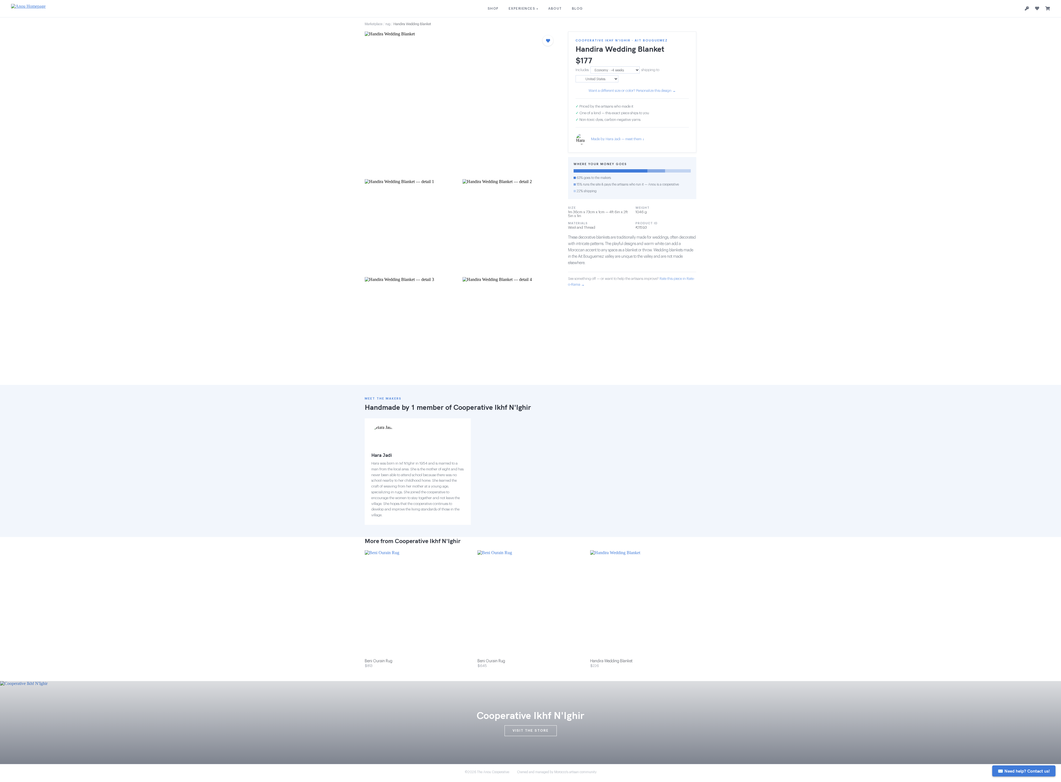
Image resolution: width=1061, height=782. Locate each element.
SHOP (493, 8)
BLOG (577, 8)
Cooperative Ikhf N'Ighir (492, 407)
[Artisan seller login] (1027, 9)
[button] (461, 104)
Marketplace (373, 24)
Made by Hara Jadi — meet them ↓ (617, 139)
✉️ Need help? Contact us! (1024, 771)
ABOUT (555, 8)
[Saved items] (1037, 8)
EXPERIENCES (524, 8)
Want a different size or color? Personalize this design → (632, 90)
